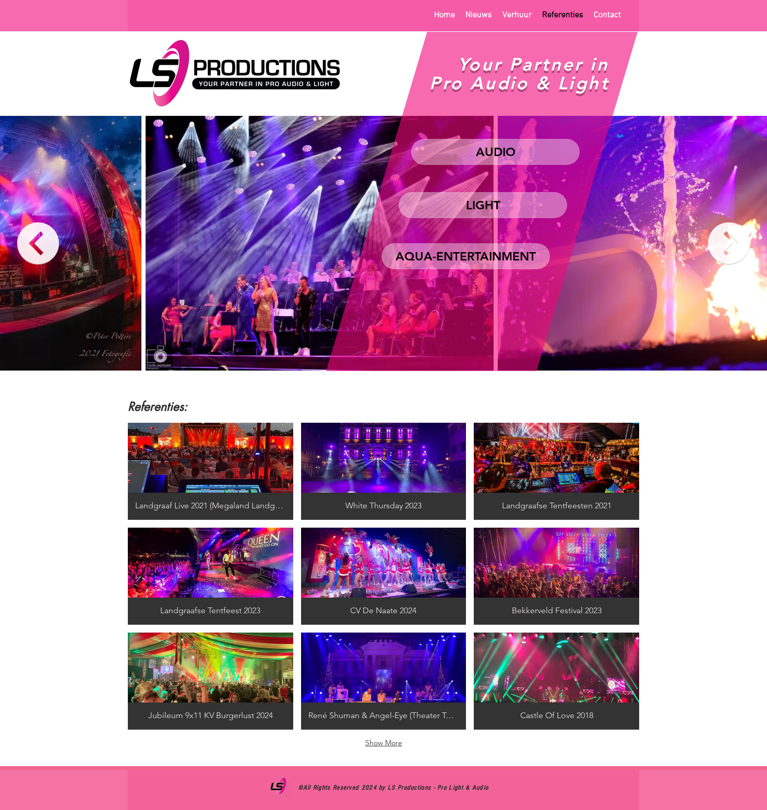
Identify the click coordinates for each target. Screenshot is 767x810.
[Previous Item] (38, 243)
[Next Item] (729, 243)
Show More (383, 742)
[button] (210, 471)
